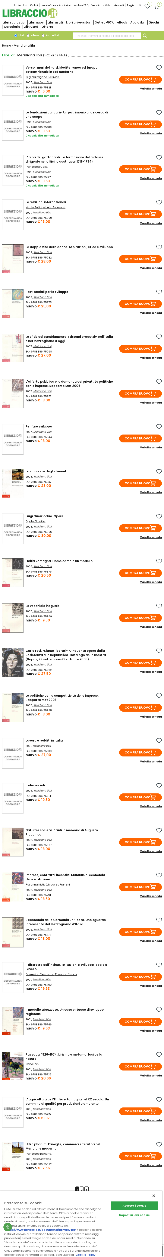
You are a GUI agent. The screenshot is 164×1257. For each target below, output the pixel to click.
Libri (21, 35)
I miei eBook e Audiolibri (56, 5)
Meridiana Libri (43, 82)
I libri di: (8, 55)
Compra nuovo (138, 79)
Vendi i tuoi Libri (101, 5)
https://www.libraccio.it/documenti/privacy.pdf (40, 1230)
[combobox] (107, 35)
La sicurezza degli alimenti (46, 471)
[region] (81, 1224)
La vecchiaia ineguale (43, 606)
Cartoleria (12, 27)
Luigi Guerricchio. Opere (44, 516)
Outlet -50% (104, 22)
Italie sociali (35, 785)
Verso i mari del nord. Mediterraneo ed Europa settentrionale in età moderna (62, 69)
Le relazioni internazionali (46, 202)
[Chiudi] (153, 1195)
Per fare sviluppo (39, 426)
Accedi (119, 5)
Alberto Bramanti (54, 207)
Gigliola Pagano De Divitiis (43, 77)
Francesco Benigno (38, 1154)
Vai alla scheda (151, 88)
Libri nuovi (36, 22)
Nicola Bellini (34, 207)
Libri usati (55, 22)
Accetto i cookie (134, 1206)
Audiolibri (137, 22)
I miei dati (20, 5)
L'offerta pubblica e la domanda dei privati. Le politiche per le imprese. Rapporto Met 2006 (69, 383)
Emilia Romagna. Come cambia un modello (59, 561)
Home (6, 45)
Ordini (34, 5)
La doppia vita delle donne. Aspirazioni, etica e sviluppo (69, 247)
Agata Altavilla (35, 521)
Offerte (47, 27)
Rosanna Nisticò (36, 884)
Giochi (154, 22)
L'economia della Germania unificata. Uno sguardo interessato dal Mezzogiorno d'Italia (66, 922)
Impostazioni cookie (134, 1215)
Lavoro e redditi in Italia (44, 740)
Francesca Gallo (36, 167)
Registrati (134, 5)
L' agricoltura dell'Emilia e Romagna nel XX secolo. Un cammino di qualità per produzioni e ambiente (67, 1101)
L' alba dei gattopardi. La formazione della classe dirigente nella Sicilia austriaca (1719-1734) (65, 159)
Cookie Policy (85, 1255)
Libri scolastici (14, 22)
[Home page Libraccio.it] (30, 17)
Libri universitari (78, 22)
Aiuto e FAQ (81, 5)
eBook (122, 22)
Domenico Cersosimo (40, 974)
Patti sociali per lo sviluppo (47, 292)
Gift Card (30, 27)
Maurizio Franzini (59, 884)
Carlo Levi (32, 1064)
